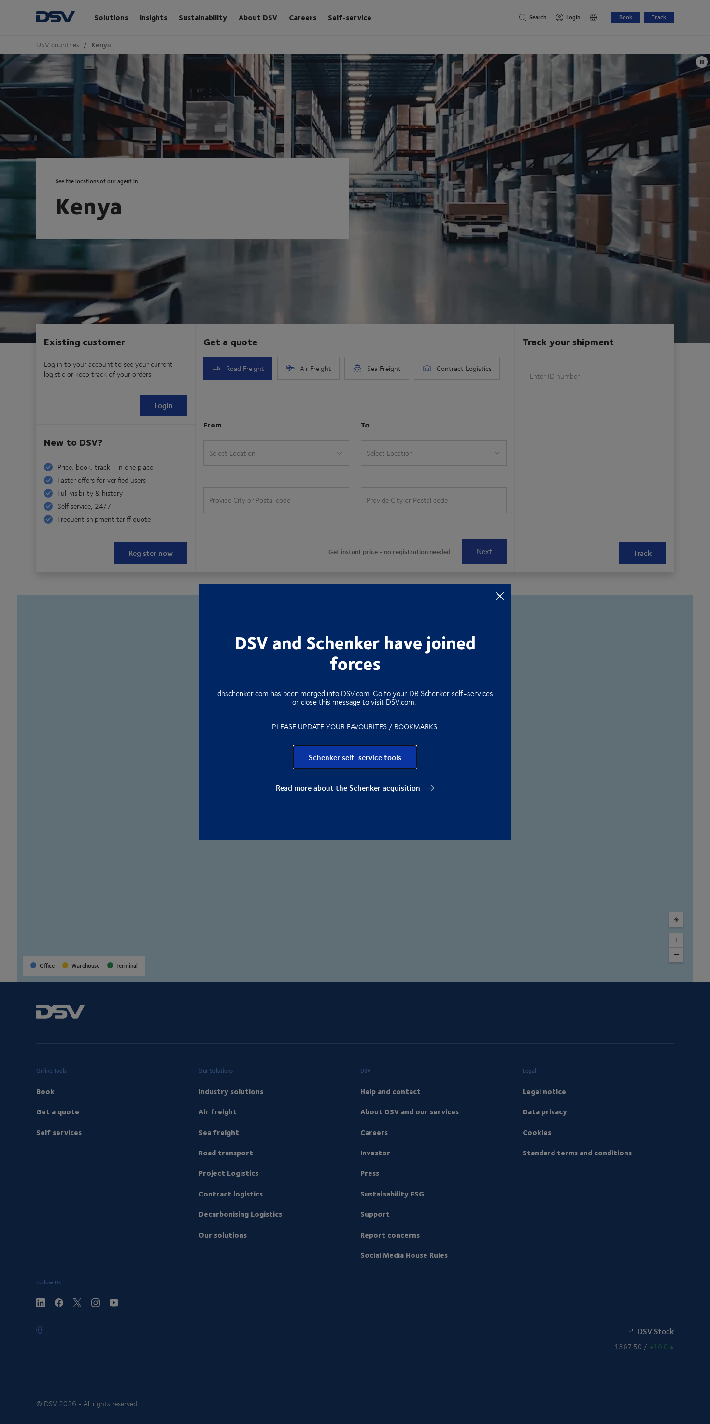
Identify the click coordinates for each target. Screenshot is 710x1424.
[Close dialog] (499, 596)
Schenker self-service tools (355, 757)
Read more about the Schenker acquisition (349, 787)
